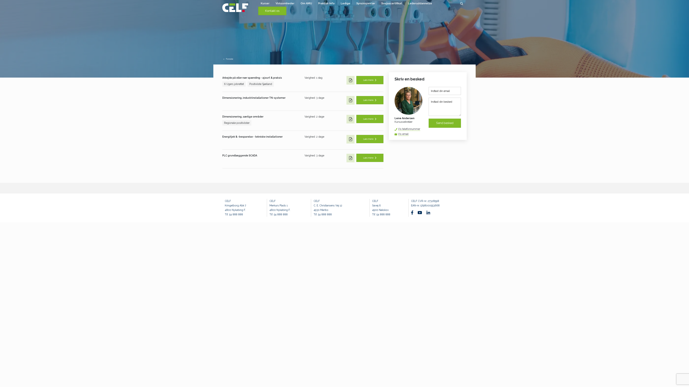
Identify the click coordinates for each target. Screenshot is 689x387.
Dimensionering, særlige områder (242, 116)
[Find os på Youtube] (420, 212)
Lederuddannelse (420, 3)
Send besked (444, 123)
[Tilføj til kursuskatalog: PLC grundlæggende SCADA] (350, 158)
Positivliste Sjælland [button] (260, 84)
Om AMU (306, 3)
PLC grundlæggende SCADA (239, 155)
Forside (229, 59)
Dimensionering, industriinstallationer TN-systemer (253, 97)
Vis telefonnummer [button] (409, 129)
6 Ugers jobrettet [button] (234, 84)
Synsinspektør (365, 3)
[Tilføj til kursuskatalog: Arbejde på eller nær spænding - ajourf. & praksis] (350, 80)
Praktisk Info (326, 3)
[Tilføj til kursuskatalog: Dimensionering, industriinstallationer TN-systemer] (350, 100)
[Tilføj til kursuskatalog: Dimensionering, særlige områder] (350, 119)
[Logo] (235, 7)
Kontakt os (272, 11)
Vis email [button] (403, 134)
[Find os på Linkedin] (428, 212)
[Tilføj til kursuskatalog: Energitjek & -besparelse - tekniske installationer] (350, 139)
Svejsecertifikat (391, 3)
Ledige (345, 3)
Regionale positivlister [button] (237, 122)
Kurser (265, 3)
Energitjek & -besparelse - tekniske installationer (252, 136)
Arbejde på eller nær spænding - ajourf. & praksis (252, 77)
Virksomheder (285, 3)
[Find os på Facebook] (412, 213)
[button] (462, 3)
